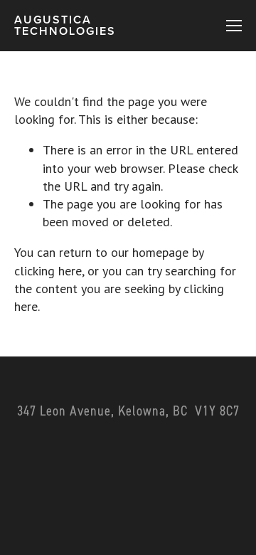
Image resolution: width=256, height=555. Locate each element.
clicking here (48, 271)
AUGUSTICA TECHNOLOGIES (65, 25)
